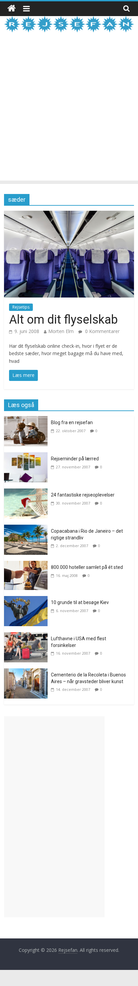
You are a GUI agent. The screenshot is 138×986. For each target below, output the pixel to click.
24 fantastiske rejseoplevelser (83, 495)
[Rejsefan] (11, 8)
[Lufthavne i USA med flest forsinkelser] (27, 636)
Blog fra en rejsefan (72, 422)
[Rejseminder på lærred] (27, 456)
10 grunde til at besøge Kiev (80, 602)
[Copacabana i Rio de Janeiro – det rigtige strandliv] (27, 528)
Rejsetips (20, 307)
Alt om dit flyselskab (63, 320)
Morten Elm (61, 331)
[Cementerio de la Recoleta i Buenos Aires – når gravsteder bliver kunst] (27, 672)
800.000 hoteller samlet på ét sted (87, 567)
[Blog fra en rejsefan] (27, 420)
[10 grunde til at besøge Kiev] (27, 600)
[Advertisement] (69, 112)
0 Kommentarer (102, 331)
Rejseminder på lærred (75, 458)
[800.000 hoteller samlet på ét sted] (27, 565)
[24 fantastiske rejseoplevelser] (27, 492)
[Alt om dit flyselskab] (69, 214)
